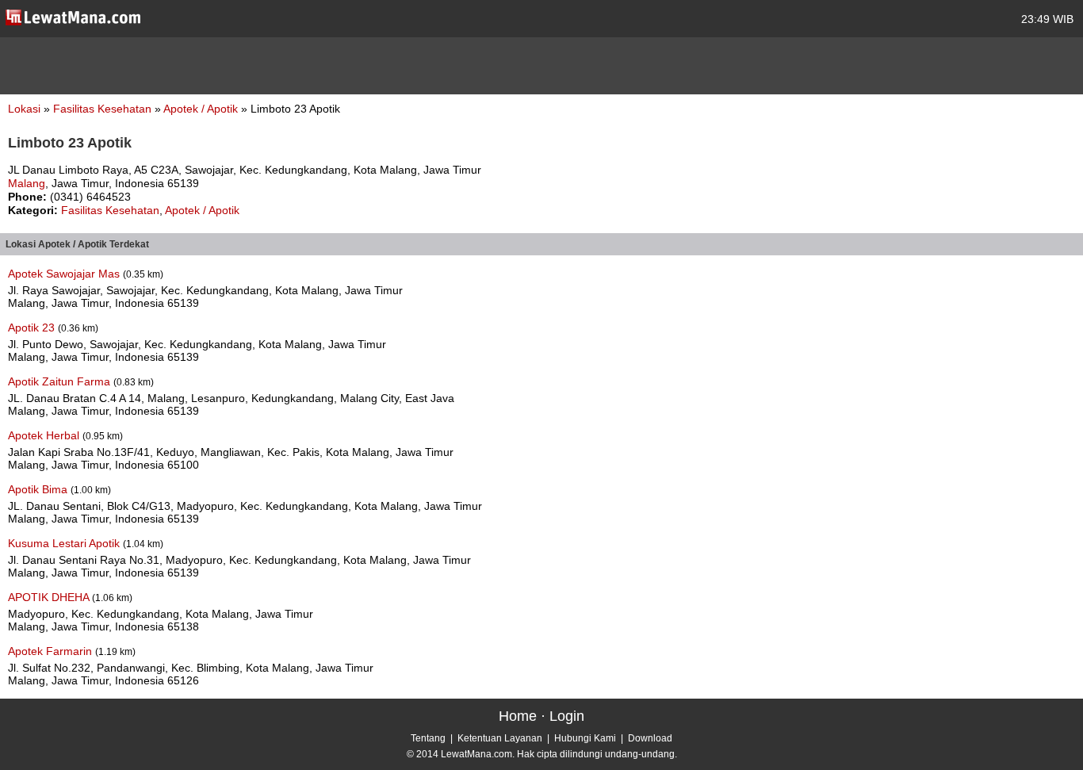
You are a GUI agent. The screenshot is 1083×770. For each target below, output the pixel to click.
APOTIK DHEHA (50, 597)
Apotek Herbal (45, 435)
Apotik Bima (39, 489)
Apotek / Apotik (202, 108)
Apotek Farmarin (51, 651)
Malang (26, 183)
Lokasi (24, 108)
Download (650, 738)
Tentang (428, 738)
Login (566, 716)
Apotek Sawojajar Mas (65, 273)
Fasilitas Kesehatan (104, 108)
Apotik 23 (33, 327)
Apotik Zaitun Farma (60, 381)
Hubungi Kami (585, 738)
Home (518, 716)
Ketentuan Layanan (499, 738)
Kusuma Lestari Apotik (65, 543)
